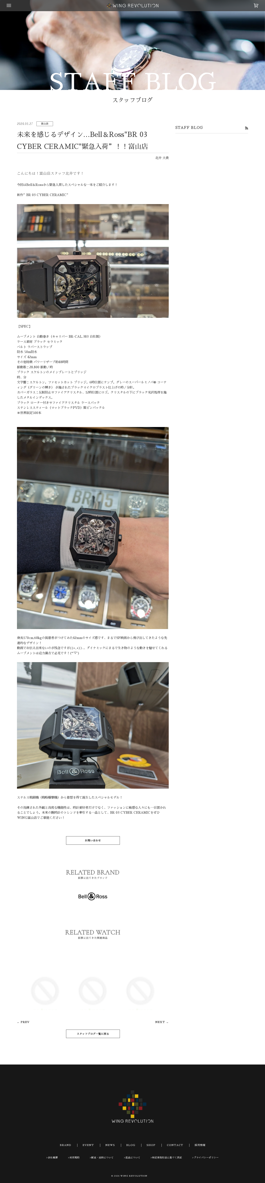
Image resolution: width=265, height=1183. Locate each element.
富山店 (44, 123)
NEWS (110, 1145)
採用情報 (200, 1145)
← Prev (23, 1022)
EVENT (88, 1145)
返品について (132, 1157)
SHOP (151, 1145)
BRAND (65, 1145)
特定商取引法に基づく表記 (167, 1157)
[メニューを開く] (13, 5)
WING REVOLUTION (133, 1176)
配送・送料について (102, 1157)
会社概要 (53, 1157)
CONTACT (175, 1145)
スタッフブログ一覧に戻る (93, 1034)
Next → (162, 1022)
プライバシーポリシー (206, 1157)
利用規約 (75, 1157)
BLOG (130, 1145)
